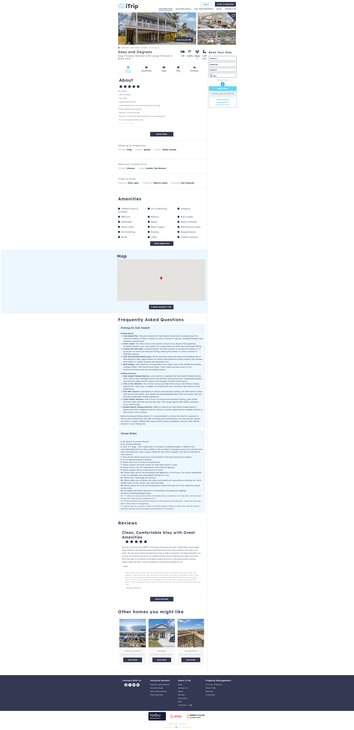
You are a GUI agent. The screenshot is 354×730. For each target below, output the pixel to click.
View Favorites (156, 695)
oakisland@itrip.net (223, 102)
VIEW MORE (132, 660)
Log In (206, 4)
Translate (183, 705)
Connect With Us (132, 680)
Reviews (181, 695)
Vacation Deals (183, 9)
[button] (161, 278)
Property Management (218, 680)
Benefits (209, 691)
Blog (219, 9)
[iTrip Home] (119, 48)
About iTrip (184, 680)
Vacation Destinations (160, 684)
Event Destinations (158, 691)
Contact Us (183, 688)
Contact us (230, 9)
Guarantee (182, 698)
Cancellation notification (223, 94)
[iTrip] (128, 6)
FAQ (180, 701)
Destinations (165, 9)
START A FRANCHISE (225, 4)
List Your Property (204, 9)
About (180, 691)
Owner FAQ (210, 688)
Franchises (210, 695)
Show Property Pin (161, 307)
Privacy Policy (167, 727)
